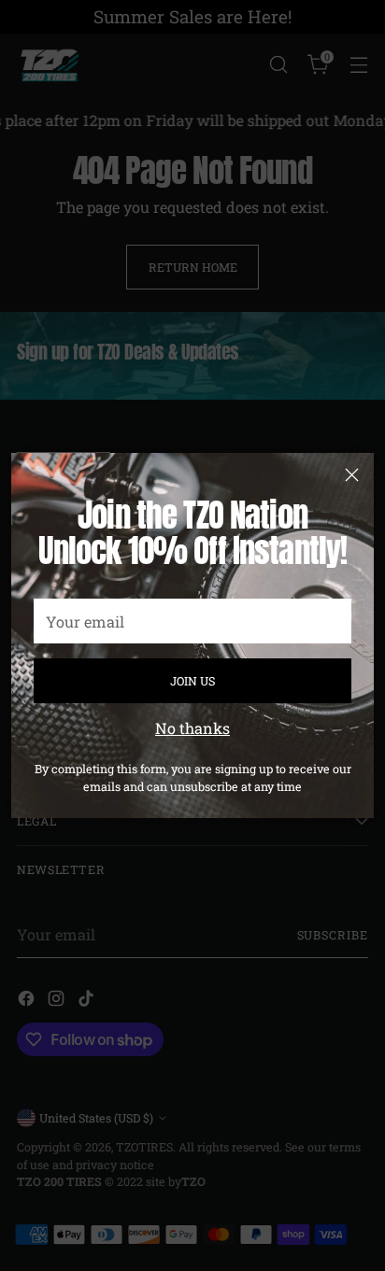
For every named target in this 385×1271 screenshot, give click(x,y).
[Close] (351, 474)
